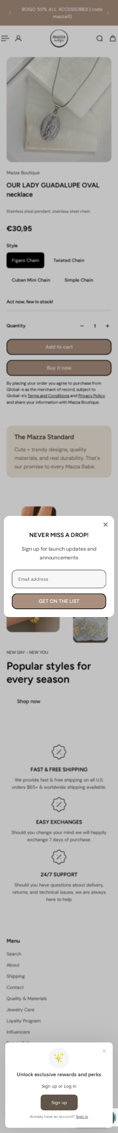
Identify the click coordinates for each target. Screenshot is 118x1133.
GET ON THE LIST (59, 601)
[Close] (105, 524)
